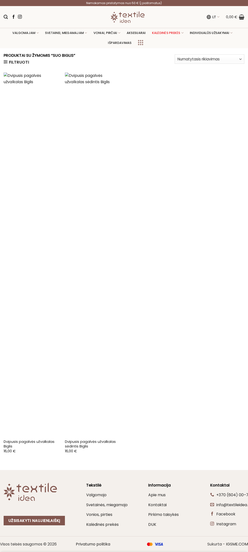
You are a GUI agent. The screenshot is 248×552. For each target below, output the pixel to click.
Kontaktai (157, 505)
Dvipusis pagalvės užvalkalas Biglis (29, 443)
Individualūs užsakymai (209, 33)
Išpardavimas (120, 43)
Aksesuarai (136, 33)
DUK (152, 524)
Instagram (226, 524)
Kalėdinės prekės (102, 524)
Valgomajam (24, 33)
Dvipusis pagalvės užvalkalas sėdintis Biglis (90, 443)
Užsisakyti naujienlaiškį (34, 520)
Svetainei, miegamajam (64, 33)
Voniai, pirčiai (105, 33)
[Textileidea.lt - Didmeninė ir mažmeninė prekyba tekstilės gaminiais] (128, 17)
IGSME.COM (237, 544)
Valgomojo (96, 495)
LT (214, 17)
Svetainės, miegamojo (107, 505)
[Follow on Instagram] (20, 17)
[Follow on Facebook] (14, 17)
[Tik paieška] (6, 17)
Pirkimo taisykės (163, 514)
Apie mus (157, 495)
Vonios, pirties (99, 514)
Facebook (225, 514)
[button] (235, 17)
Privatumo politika (93, 544)
